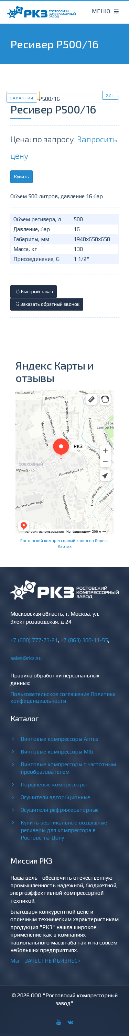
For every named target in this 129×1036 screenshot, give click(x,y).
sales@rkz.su (26, 658)
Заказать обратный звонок (49, 304)
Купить (21, 176)
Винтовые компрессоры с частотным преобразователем (68, 768)
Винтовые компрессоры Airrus (59, 739)
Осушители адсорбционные (55, 797)
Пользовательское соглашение (49, 694)
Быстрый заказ (36, 291)
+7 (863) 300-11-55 (84, 640)
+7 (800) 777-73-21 (34, 640)
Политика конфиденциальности (63, 697)
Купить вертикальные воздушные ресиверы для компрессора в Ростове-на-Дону (64, 830)
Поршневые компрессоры (54, 784)
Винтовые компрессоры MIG (57, 751)
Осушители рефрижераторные (60, 810)
